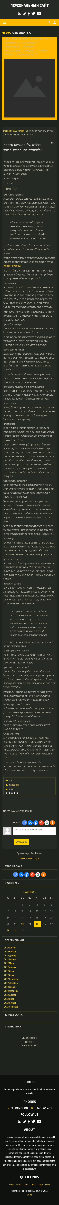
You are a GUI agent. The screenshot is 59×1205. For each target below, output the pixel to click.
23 (22, 924)
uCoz (29, 1194)
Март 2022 (29, 892)
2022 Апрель (10, 967)
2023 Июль (9, 999)
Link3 (26, 1184)
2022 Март (9, 963)
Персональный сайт (29, 5)
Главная (7, 131)
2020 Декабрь (11, 955)
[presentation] (7, 78)
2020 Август (10, 947)
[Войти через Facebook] (35, 822)
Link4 (33, 1184)
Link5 (40, 1184)
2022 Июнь (9, 971)
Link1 (11, 1184)
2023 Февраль (11, 991)
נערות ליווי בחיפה (12, 265)
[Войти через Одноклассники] (52, 822)
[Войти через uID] (24, 822)
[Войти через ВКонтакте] (30, 822)
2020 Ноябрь (10, 951)
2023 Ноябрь (10, 1002)
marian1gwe (14, 785)
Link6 (47, 1184)
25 (27, 131)
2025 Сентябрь (11, 1006)
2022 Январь (10, 959)
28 (8, 930)
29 (15, 930)
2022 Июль (9, 975)
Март (21, 131)
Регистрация (26, 858)
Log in (36, 858)
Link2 (18, 1184)
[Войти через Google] (46, 822)
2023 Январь (10, 987)
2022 (15, 131)
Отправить (21, 842)
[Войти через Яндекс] (41, 822)
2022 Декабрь (11, 983)
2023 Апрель (10, 995)
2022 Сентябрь (11, 979)
